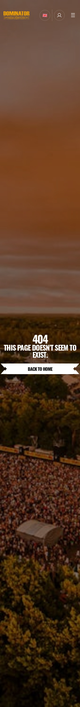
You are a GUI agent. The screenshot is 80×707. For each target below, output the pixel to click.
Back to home (40, 368)
